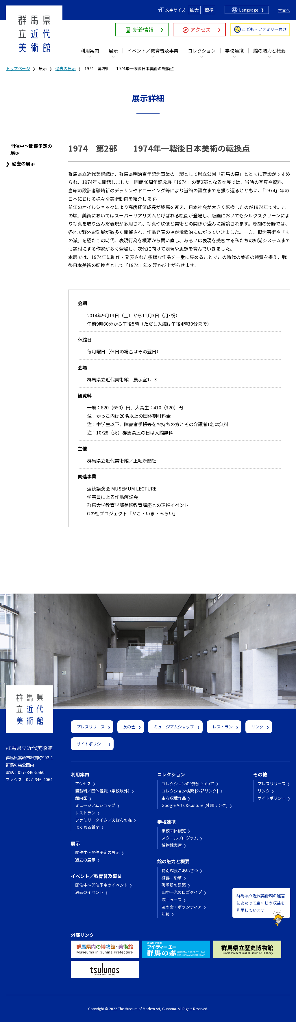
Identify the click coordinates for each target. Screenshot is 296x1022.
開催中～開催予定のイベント (101, 885)
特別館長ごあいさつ (180, 870)
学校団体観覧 (174, 830)
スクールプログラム (180, 838)
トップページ (18, 68)
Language (248, 10)
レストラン (222, 727)
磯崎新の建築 (174, 885)
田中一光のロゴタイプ (182, 892)
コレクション (202, 50)
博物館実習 (172, 845)
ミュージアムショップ (174, 727)
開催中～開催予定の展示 (31, 149)
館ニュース (172, 899)
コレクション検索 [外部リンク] (190, 791)
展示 (113, 50)
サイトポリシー (91, 744)
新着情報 (143, 29)
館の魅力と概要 (269, 50)
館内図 (81, 798)
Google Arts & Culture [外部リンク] (195, 805)
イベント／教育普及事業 (152, 50)
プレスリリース (91, 727)
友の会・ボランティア (182, 907)
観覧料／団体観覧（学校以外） (102, 791)
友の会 (129, 727)
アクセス (200, 29)
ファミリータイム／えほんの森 (103, 820)
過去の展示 (66, 68)
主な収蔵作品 (174, 798)
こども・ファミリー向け (264, 29)
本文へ (284, 10)
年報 (166, 914)
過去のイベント (89, 892)
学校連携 (234, 50)
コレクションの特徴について (188, 783)
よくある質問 (87, 827)
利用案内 (90, 50)
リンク (257, 727)
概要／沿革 (172, 878)
